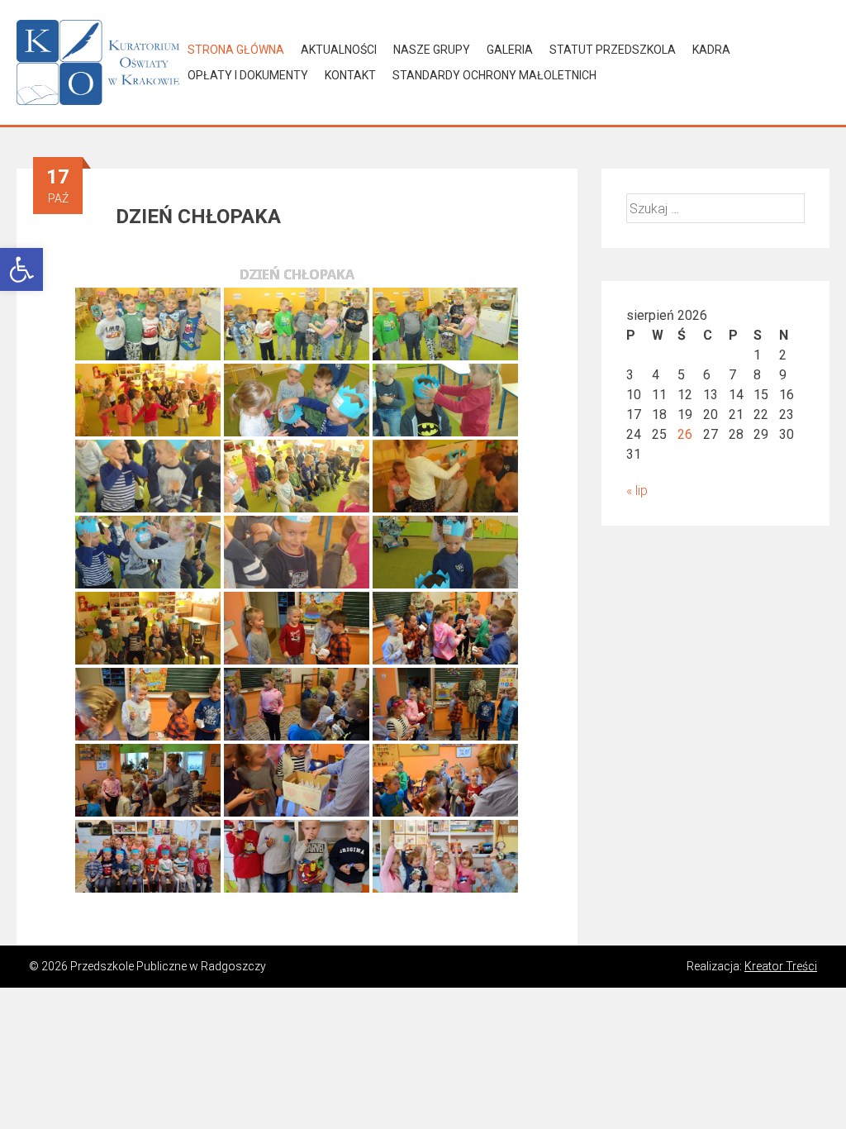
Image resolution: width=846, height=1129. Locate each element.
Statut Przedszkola (612, 49)
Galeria (510, 49)
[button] (21, 269)
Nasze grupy (431, 49)
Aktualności (339, 49)
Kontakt (350, 75)
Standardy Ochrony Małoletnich (494, 75)
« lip (637, 490)
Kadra (711, 49)
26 (684, 434)
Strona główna (236, 49)
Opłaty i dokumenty (248, 75)
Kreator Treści (780, 966)
